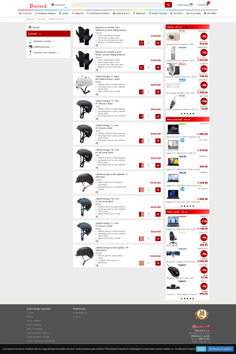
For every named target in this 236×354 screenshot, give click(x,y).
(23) (53, 41)
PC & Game (195, 13)
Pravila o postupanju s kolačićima (41, 341)
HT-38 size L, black (104, 128)
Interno (211, 13)
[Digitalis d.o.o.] (37, 5)
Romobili (41, 19)
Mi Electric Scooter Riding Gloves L (111, 30)
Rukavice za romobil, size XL (108, 52)
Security (177, 13)
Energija (140, 13)
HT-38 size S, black (104, 103)
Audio (65, 13)
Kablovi (79, 13)
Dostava (30, 316)
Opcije (201, 348)
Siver (98, 106)
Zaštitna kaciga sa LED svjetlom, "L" (112, 174)
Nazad (36, 27)
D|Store (76, 316)
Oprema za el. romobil (47, 52)
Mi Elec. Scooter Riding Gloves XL (110, 54)
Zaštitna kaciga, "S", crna (107, 100)
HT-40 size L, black (104, 226)
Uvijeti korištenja (34, 324)
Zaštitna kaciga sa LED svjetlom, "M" (112, 247)
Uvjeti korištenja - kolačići (38, 332)
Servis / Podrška (33, 320)
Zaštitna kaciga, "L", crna (107, 125)
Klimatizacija (159, 13)
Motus (98, 81)
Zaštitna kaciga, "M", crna (107, 149)
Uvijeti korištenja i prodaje (38, 336)
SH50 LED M (101, 250)
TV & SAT (26, 13)
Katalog (30, 19)
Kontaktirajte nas (80, 312)
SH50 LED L (100, 177)
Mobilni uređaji (46, 13)
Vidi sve (178, 27)
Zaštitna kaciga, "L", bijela (107, 76)
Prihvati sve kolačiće (221, 348)
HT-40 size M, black (104, 201)
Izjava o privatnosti (34, 328)
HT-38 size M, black (104, 152)
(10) (52, 47)
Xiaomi (99, 33)
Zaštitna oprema (56, 19)
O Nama (30, 312)
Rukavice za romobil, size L (108, 27)
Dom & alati (122, 13)
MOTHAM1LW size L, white (108, 79)
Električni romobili (44, 41)
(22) (58, 53)
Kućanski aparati (99, 13)
